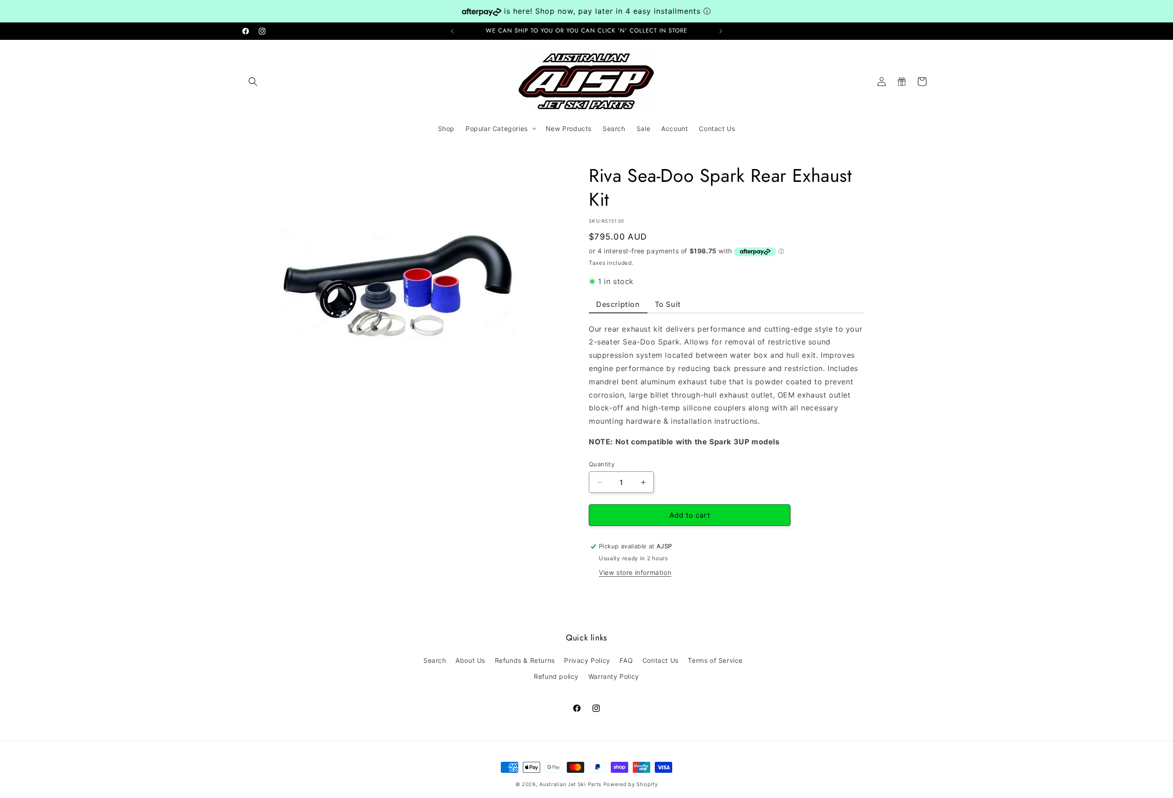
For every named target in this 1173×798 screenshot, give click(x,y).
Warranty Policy (613, 677)
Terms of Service (715, 661)
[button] (253, 81)
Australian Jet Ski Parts (570, 784)
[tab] (618, 306)
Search (434, 661)
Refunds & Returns (525, 661)
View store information (635, 572)
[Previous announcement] (452, 31)
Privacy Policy (587, 661)
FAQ (626, 661)
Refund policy (556, 677)
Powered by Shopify (630, 784)
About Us (470, 661)
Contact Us (660, 661)
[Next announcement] (721, 31)
